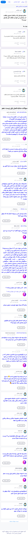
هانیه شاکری (19, 449)
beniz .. (20, 486)
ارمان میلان (19, 393)
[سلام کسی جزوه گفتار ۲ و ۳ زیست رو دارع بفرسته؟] (24, 237)
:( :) (20, 90)
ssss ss (20, 431)
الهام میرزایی (15, 162)
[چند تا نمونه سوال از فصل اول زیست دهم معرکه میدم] (24, 480)
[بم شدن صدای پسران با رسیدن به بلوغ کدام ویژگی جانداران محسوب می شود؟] (24, 155)
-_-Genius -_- (15, 209)
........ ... (18, 145)
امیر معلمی (19, 10)
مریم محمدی (19, 371)
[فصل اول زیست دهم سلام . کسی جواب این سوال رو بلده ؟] (14, 292)
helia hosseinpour (10, 333)
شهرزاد (20, 179)
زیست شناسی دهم (20, 6)
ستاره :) (20, 315)
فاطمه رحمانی (14, 301)
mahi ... (19, 32)
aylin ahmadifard (11, 112)
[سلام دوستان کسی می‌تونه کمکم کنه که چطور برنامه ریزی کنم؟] (24, 220)
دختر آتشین (19, 243)
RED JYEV (16, 226)
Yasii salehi (18, 52)
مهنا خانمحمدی (17, 72)
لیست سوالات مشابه (14, 521)
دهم (26, 6)
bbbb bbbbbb (18, 468)
